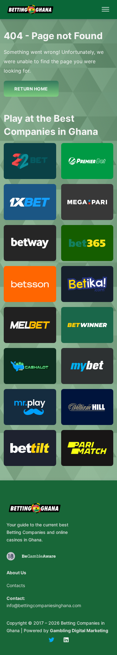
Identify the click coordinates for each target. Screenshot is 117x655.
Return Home (31, 88)
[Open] (105, 9)
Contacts (16, 585)
